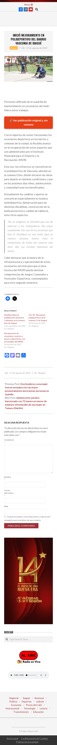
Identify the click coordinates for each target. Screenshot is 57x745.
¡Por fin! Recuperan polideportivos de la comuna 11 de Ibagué (37, 318)
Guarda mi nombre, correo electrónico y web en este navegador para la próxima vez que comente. (27, 518)
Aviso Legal (12, 738)
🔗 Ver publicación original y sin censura (28, 122)
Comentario (7, 441)
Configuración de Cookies (34, 738)
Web (6, 506)
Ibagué (13, 47)
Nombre (7, 478)
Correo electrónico (7, 492)
